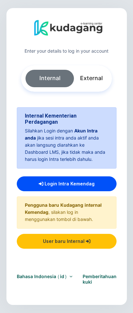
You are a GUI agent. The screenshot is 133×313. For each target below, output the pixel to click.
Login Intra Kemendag (69, 183)
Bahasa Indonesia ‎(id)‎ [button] (42, 276)
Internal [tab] (49, 78)
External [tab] (91, 78)
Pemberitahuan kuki (100, 279)
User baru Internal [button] (64, 241)
